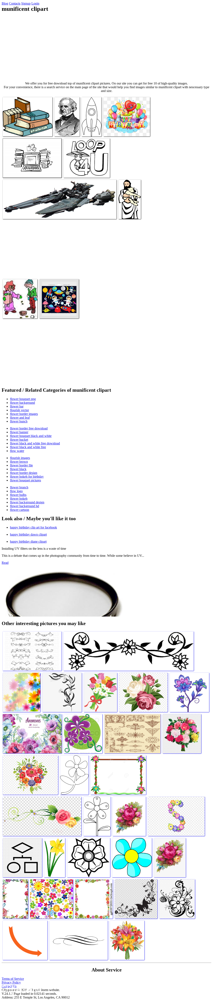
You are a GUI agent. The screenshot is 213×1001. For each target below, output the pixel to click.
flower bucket (19, 439)
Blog (5, 3)
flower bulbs (18, 495)
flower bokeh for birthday (27, 476)
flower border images (24, 414)
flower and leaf (20, 417)
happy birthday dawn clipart (28, 534)
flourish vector (19, 410)
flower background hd (24, 506)
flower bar (17, 406)
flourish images (20, 458)
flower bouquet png (23, 399)
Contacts (14, 3)
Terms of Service (13, 978)
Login (35, 3)
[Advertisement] (106, 47)
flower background (22, 402)
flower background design (27, 502)
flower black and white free (28, 447)
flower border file (21, 465)
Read (5, 562)
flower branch (19, 487)
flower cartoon (19, 510)
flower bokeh (18, 498)
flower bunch (18, 421)
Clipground (21, 988)
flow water (17, 451)
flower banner (19, 432)
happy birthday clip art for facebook (33, 527)
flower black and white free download (35, 443)
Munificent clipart (14, 130)
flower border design (23, 473)
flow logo (16, 491)
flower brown (19, 461)
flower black (18, 469)
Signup (26, 3)
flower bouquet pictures (25, 480)
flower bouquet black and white (31, 436)
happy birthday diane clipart (28, 541)
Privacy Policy (11, 982)
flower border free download (29, 428)
